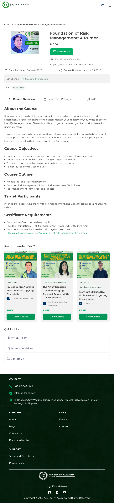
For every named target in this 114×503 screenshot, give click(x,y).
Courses (8, 24)
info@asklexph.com (25, 393)
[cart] (102, 5)
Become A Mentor (19, 440)
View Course (21, 316)
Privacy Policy (16, 463)
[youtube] (64, 492)
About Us (14, 419)
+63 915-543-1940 (23, 386)
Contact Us (15, 433)
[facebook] (49, 492)
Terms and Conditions (21, 456)
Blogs (12, 426)
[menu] (110, 5)
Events (63, 419)
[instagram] (57, 492)
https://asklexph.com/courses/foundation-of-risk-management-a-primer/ (47, 233)
